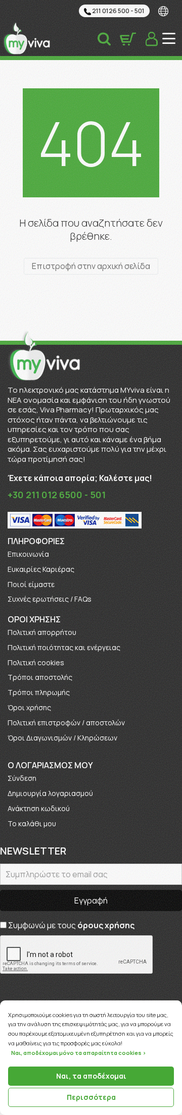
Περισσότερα (91, 1097)
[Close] (179, 1000)
